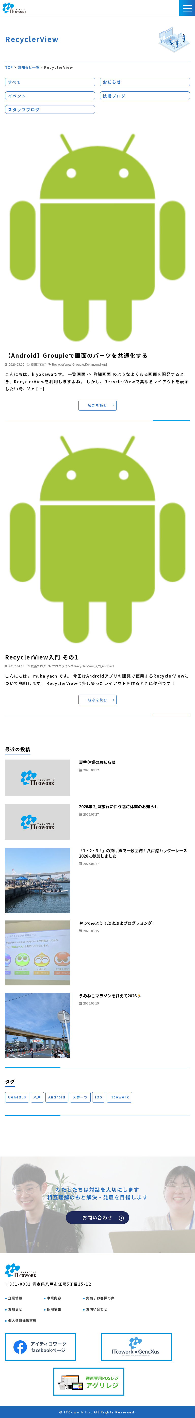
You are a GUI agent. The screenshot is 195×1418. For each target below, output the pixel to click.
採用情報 (54, 1309)
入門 (98, 666)
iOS (98, 1097)
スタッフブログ (24, 109)
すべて (14, 82)
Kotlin (89, 364)
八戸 (37, 1097)
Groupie (78, 364)
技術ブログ (114, 96)
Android (101, 364)
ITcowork (119, 1097)
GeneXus (17, 1097)
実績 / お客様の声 (100, 1298)
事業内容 (54, 1298)
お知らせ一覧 (28, 67)
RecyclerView (61, 364)
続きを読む (97, 405)
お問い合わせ (97, 1217)
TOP (9, 67)
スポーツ (80, 1097)
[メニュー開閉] (187, 8)
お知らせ (112, 82)
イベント (17, 96)
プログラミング (62, 666)
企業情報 (15, 1298)
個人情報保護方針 (22, 1320)
